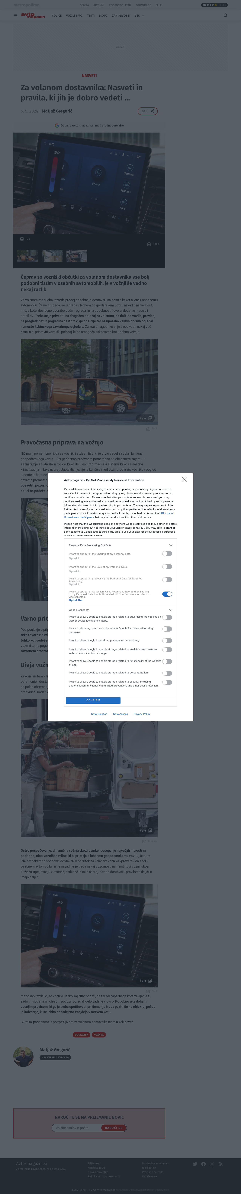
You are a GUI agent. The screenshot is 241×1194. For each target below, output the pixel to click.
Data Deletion (99, 713)
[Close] (185, 480)
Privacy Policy (142, 713)
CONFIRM (93, 700)
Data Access (120, 713)
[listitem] (120, 545)
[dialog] (120, 597)
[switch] (167, 553)
